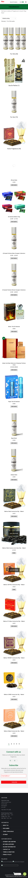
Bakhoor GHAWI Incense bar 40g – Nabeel (14, 694)
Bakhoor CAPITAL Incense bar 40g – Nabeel (13, 584)
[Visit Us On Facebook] (7, 861)
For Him (14, 54)
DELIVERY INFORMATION (9, 846)
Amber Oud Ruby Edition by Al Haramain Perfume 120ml (14, 364)
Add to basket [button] (14, 185)
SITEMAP (5, 834)
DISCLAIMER (6, 828)
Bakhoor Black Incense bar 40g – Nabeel (14, 511)
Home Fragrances (14, 149)
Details (14, 552)
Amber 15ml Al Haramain (14, 326)
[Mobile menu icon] (26, 2)
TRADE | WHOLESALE (8, 831)
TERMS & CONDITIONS (8, 852)
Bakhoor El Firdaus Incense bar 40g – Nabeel (14, 621)
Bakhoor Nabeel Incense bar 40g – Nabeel (14, 731)
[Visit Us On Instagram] (18, 861)
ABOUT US (5, 825)
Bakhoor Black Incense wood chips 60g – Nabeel (14, 548)
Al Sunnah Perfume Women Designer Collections (14, 290)
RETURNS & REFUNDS (8, 844)
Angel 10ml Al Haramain (14, 401)
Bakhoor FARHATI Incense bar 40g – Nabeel (14, 658)
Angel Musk (14, 438)
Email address (6, 776)
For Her (14, 117)
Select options (14, 221)
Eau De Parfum (14, 85)
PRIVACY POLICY (7, 854)
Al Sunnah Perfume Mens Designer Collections (14, 253)
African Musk (14, 180)
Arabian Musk (14, 474)
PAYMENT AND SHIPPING (9, 841)
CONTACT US (6, 849)
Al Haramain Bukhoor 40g (14, 216)
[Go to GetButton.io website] (25, 876)
